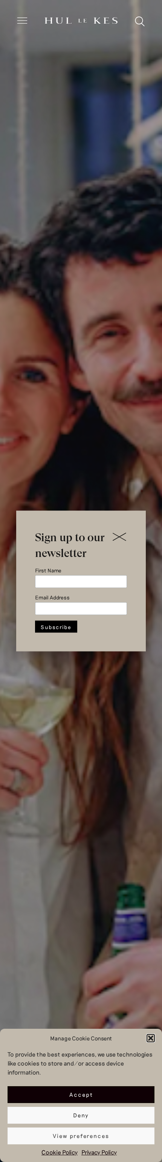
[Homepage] (81, 21)
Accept (81, 1094)
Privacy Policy (99, 1152)
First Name (48, 570)
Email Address (52, 597)
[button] (150, 1038)
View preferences (81, 1135)
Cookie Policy (59, 1152)
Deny (81, 1115)
